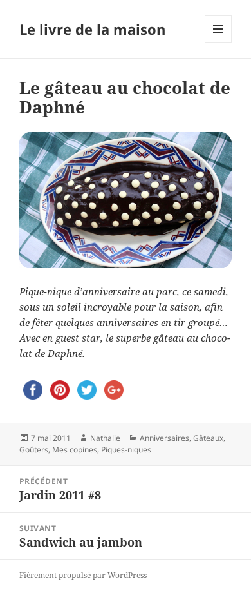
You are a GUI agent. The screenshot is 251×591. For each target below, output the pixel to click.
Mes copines (74, 449)
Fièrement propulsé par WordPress (83, 575)
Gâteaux (208, 437)
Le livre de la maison (92, 29)
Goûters (33, 449)
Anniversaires (164, 437)
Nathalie (105, 437)
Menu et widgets (218, 42)
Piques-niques (126, 449)
